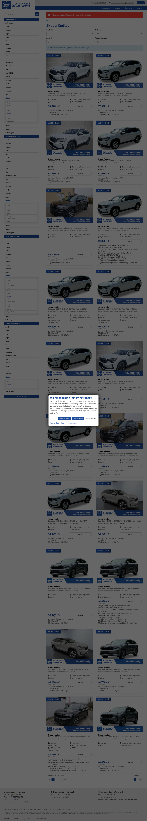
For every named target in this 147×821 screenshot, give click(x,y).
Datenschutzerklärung (58, 423)
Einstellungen (91, 418)
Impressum (72, 423)
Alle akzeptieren (64, 418)
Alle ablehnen (78, 418)
